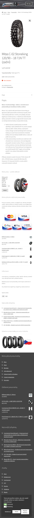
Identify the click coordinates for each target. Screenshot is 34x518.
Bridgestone (7, 477)
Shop (9, 12)
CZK (3, 296)
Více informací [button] (8, 502)
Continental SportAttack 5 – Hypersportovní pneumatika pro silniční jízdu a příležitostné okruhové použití (18, 308)
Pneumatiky (14, 12)
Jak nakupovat (8, 371)
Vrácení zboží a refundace (10, 374)
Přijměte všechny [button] (25, 511)
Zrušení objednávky (9, 377)
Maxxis (5, 492)
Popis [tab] (3, 95)
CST (5, 483)
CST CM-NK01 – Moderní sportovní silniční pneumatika (17, 325)
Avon (5, 474)
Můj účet (6, 368)
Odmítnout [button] (8, 511)
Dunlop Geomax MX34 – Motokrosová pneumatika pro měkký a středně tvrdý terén (17, 317)
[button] (30, 20)
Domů (5, 12)
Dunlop (6, 486)
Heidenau (6, 489)
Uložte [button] (16, 511)
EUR (6, 296)
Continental (7, 480)
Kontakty (6, 380)
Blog (5, 362)
